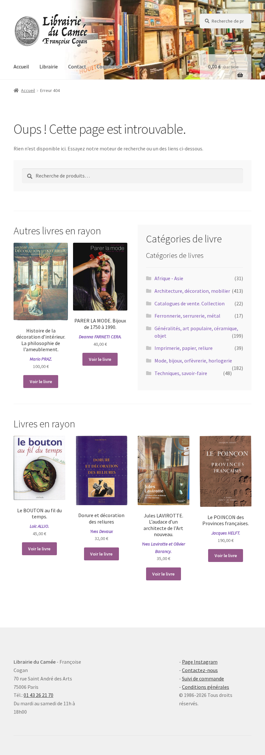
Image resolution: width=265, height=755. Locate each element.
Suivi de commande (203, 678)
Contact (77, 66)
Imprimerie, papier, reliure (183, 348)
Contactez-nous (200, 670)
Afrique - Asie (168, 278)
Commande (109, 66)
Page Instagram (199, 661)
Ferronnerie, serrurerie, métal (187, 315)
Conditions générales (205, 687)
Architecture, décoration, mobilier (192, 291)
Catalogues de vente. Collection (189, 303)
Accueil (21, 66)
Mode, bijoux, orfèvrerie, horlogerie (193, 360)
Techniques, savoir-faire (180, 373)
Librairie (48, 66)
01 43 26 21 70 (38, 695)
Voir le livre (41, 381)
